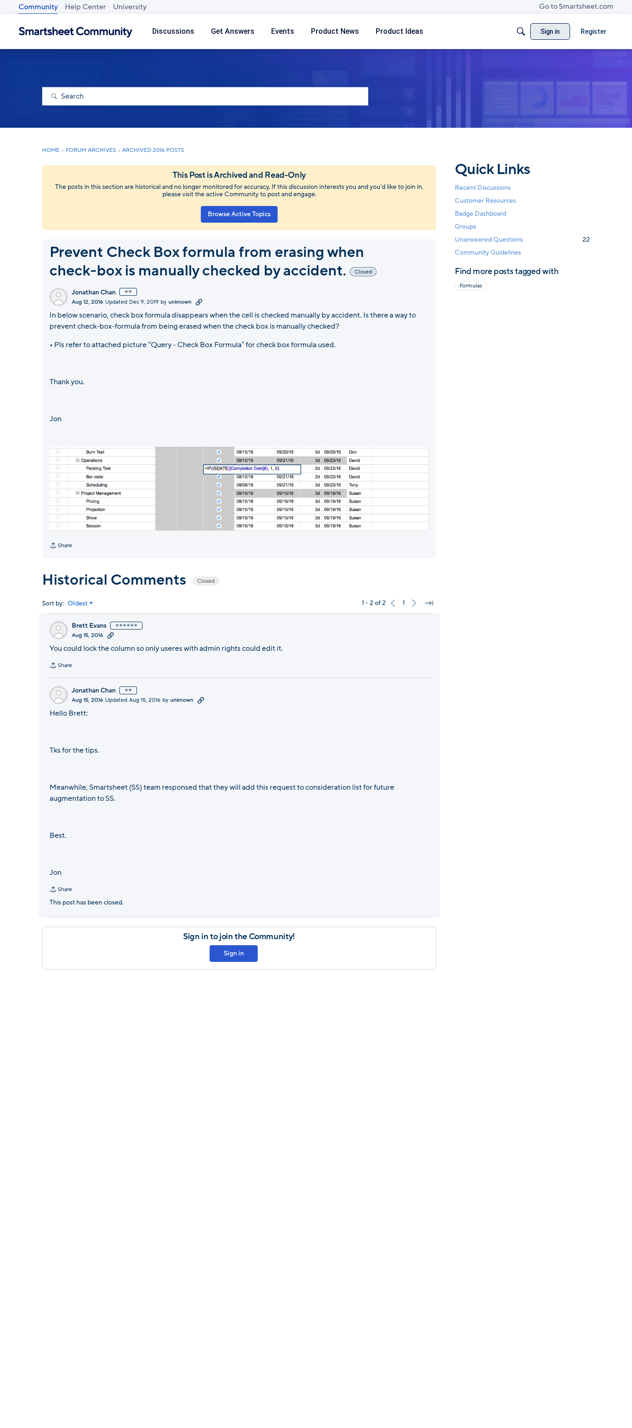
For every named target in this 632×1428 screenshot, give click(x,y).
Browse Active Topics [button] (239, 214)
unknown (180, 302)
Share (61, 546)
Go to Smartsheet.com (576, 6)
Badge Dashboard (480, 213)
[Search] (521, 31)
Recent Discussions (483, 187)
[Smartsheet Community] (76, 31)
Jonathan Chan (94, 292)
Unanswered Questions (522, 240)
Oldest (78, 603)
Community (38, 7)
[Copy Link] (198, 302)
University (130, 7)
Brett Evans (89, 626)
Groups (465, 227)
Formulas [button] (470, 286)
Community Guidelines (488, 253)
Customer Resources (485, 200)
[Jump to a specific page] (428, 603)
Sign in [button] (234, 953)
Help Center (85, 7)
